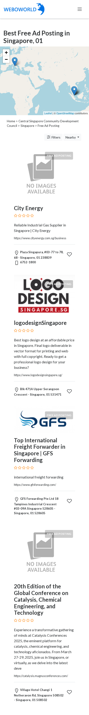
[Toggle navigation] (79, 9)
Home (11, 121)
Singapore (27, 126)
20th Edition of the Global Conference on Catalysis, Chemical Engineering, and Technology (41, 599)
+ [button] (6, 52)
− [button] (6, 59)
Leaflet (48, 113)
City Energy (28, 208)
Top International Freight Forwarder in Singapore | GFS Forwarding (39, 450)
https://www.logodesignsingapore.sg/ (38, 375)
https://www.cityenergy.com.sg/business (40, 238)
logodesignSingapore (40, 322)
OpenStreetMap (65, 113)
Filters (55, 137)
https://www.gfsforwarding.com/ (35, 485)
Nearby (70, 137)
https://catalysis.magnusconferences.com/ (41, 676)
